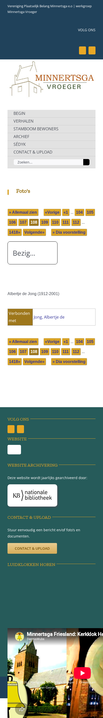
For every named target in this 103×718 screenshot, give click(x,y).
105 (90, 212)
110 (55, 222)
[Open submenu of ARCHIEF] (86, 137)
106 (12, 222)
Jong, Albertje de (49, 317)
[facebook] (82, 50)
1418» (14, 232)
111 (65, 222)
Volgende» (34, 232)
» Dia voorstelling (69, 232)
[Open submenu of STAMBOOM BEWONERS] (86, 129)
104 (79, 212)
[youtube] (92, 50)
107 (23, 222)
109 (44, 222)
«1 (66, 212)
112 (76, 222)
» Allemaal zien (23, 212)
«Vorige (52, 212)
